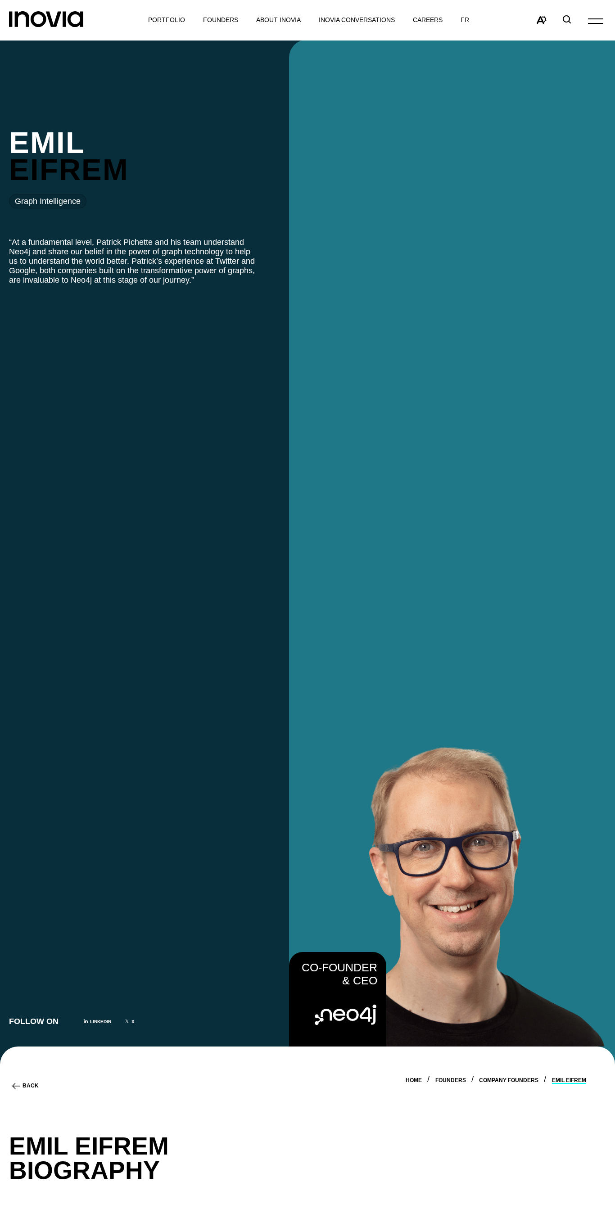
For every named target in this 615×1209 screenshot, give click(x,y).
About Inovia (278, 20)
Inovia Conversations (357, 20)
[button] (595, 20)
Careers (428, 20)
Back (31, 1086)
